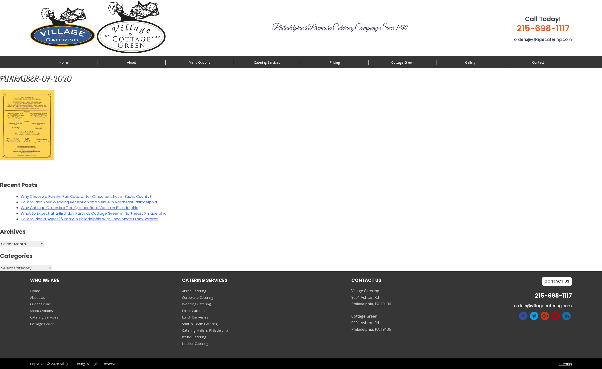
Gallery (470, 62)
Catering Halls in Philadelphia (205, 330)
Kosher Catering (195, 343)
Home (64, 62)
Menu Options (199, 62)
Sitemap (565, 363)
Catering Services (44, 317)
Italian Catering (194, 336)
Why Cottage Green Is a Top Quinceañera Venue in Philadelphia (79, 207)
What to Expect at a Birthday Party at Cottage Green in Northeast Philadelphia (93, 213)
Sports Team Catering (200, 323)
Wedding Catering (196, 304)
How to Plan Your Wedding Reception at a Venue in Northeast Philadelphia (89, 202)
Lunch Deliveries (195, 317)
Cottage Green (402, 62)
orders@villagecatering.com (543, 39)
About (131, 62)
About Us (37, 297)
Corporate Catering (197, 297)
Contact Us (556, 281)
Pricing (335, 62)
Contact (538, 62)
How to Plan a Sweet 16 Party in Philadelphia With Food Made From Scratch (89, 219)
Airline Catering (194, 290)
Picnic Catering (194, 310)
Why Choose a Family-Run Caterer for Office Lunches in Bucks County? (86, 196)
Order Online (40, 304)
